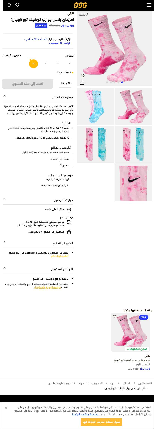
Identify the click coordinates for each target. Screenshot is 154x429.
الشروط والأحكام (59, 256)
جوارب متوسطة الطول (59, 383)
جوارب (81, 383)
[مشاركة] (82, 83)
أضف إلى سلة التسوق (27, 84)
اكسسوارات (97, 383)
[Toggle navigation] (148, 5)
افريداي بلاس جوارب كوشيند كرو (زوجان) (132, 360)
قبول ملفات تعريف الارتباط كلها (101, 421)
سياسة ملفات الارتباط (85, 414)
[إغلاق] (6, 408)
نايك (112, 383)
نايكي (70, 13)
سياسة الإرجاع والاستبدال (47, 287)
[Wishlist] (17, 5)
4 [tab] (111, 82)
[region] (77, 415)
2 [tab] (118, 82)
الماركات (126, 383)
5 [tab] (107, 82)
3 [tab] (114, 82)
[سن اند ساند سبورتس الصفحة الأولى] (80, 5)
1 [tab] (122, 82)
